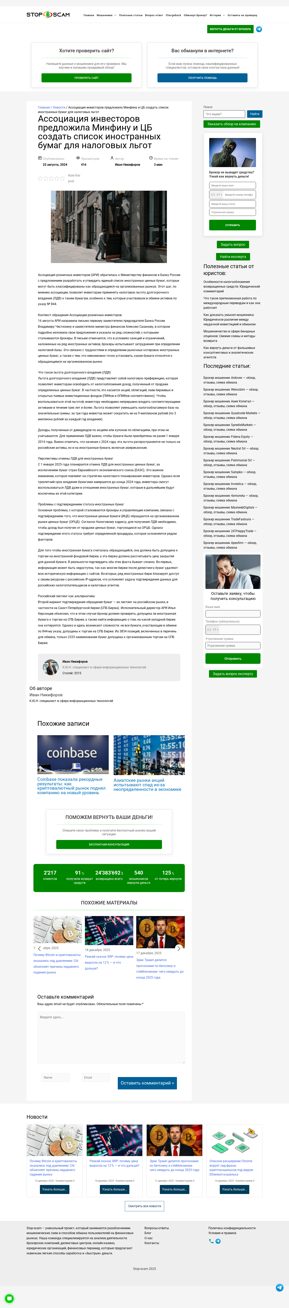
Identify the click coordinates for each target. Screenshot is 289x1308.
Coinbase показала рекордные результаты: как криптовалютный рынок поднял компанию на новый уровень (71, 786)
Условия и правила (222, 1233)
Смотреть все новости (144, 1206)
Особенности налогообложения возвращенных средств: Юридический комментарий (231, 286)
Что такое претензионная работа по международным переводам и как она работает (231, 303)
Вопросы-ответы (156, 1228)
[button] (39, 948)
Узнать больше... (54, 1189)
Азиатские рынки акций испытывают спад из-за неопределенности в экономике (147, 785)
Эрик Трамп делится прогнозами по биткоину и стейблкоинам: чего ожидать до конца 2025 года (174, 1165)
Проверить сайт (87, 77)
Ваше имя (212, 607)
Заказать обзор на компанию (231, 124)
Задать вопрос (233, 244)
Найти (254, 114)
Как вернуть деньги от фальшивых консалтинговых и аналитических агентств (229, 352)
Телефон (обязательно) (222, 626)
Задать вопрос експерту (233, 674)
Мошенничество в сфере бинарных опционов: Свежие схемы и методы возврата (229, 336)
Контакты (151, 1243)
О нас (148, 1238)
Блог (147, 1233)
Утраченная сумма (219, 639)
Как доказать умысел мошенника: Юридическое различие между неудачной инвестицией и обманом (229, 319)
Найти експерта (233, 257)
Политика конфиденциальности (232, 1228)
